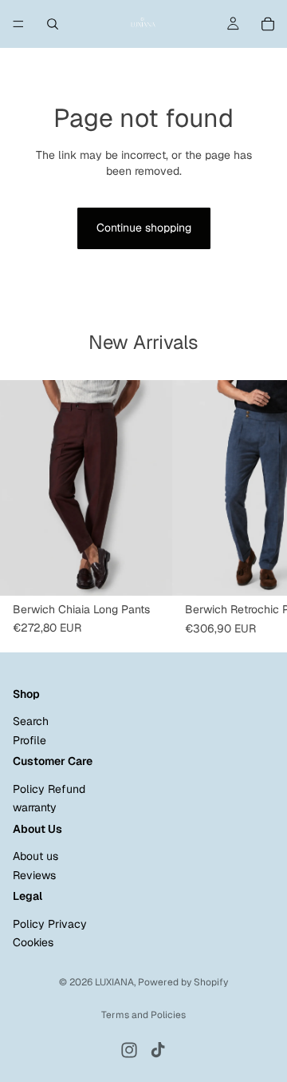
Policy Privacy (50, 924)
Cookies (33, 942)
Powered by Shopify (183, 982)
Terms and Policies (143, 1015)
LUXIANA (114, 982)
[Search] (52, 24)
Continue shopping (143, 227)
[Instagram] (129, 1050)
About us (35, 856)
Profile (29, 740)
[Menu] (18, 24)
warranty (35, 807)
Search (31, 721)
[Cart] (267, 24)
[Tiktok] (157, 1050)
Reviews (34, 875)
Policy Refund (49, 789)
